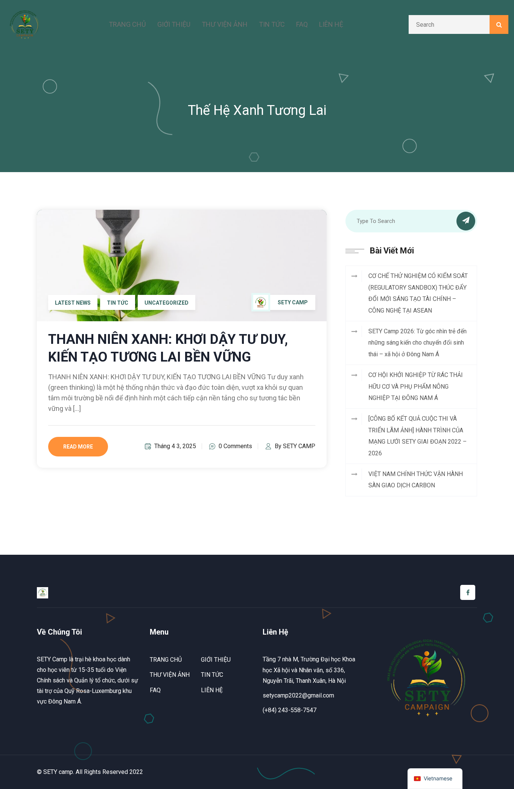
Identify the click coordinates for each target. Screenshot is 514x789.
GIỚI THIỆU (173, 24)
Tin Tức (117, 303)
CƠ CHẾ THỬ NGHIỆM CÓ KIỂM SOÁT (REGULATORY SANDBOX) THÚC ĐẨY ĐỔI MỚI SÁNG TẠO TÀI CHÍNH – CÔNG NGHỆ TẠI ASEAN (418, 293)
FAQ (302, 24)
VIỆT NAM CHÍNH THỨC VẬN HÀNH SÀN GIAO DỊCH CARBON (415, 479)
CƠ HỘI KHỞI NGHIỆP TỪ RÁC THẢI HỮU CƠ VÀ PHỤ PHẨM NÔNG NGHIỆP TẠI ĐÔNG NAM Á (415, 386)
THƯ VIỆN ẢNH (225, 24)
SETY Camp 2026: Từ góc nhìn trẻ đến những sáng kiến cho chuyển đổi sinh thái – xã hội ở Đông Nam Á (417, 343)
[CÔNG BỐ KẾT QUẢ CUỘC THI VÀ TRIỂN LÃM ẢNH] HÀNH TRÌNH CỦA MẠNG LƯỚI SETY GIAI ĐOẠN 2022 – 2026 (417, 435)
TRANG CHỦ (127, 24)
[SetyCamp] (24, 23)
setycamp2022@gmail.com (298, 695)
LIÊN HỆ (331, 24)
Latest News (73, 303)
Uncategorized (166, 303)
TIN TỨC (272, 24)
